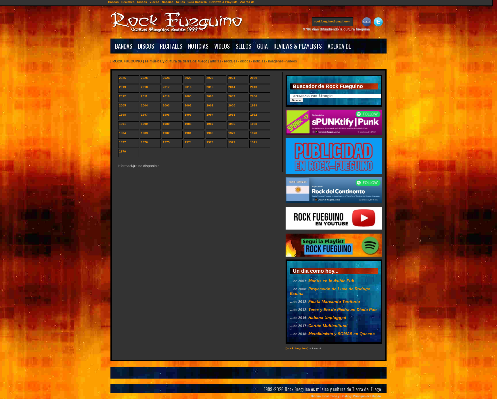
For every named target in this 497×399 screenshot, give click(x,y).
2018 (144, 87)
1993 (231, 114)
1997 (144, 114)
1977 (122, 142)
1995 (188, 114)
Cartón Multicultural (327, 325)
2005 (122, 105)
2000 (231, 105)
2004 (144, 105)
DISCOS (146, 46)
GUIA (262, 46)
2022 (210, 77)
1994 (210, 114)
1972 (231, 142)
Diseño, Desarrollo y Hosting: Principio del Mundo (346, 396)
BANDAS (123, 46)
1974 (188, 142)
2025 (144, 77)
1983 (144, 133)
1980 (210, 133)
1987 (210, 123)
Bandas (113, 1)
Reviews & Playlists (223, 1)
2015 (210, 87)
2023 (188, 77)
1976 (144, 142)
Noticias (167, 1)
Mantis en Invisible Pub (331, 280)
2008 (210, 96)
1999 (253, 105)
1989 (166, 123)
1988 (188, 123)
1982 (166, 133)
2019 (122, 87)
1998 (122, 114)
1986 (231, 123)
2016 (188, 87)
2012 (122, 96)
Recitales (128, 1)
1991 (122, 123)
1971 (253, 142)
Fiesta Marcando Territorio (334, 301)
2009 (188, 96)
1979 (231, 133)
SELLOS (243, 46)
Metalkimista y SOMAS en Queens (341, 333)
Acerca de (247, 1)
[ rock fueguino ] (297, 348)
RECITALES (171, 46)
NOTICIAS (198, 46)
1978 (253, 133)
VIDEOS (222, 46)
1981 (188, 133)
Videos (154, 1)
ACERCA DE (339, 46)
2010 (166, 96)
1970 (122, 151)
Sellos (180, 1)
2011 (144, 96)
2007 (231, 96)
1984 (122, 133)
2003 (166, 105)
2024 (166, 77)
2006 (253, 96)
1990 (144, 123)
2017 (166, 87)
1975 (166, 142)
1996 (166, 114)
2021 (231, 77)
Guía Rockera (197, 1)
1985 (253, 123)
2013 (253, 87)
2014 (231, 87)
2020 (253, 77)
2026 (122, 77)
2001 (210, 105)
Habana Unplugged (327, 317)
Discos (142, 1)
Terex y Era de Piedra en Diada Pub (342, 309)
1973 (210, 142)
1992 (253, 114)
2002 (188, 105)
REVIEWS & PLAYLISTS (298, 46)
